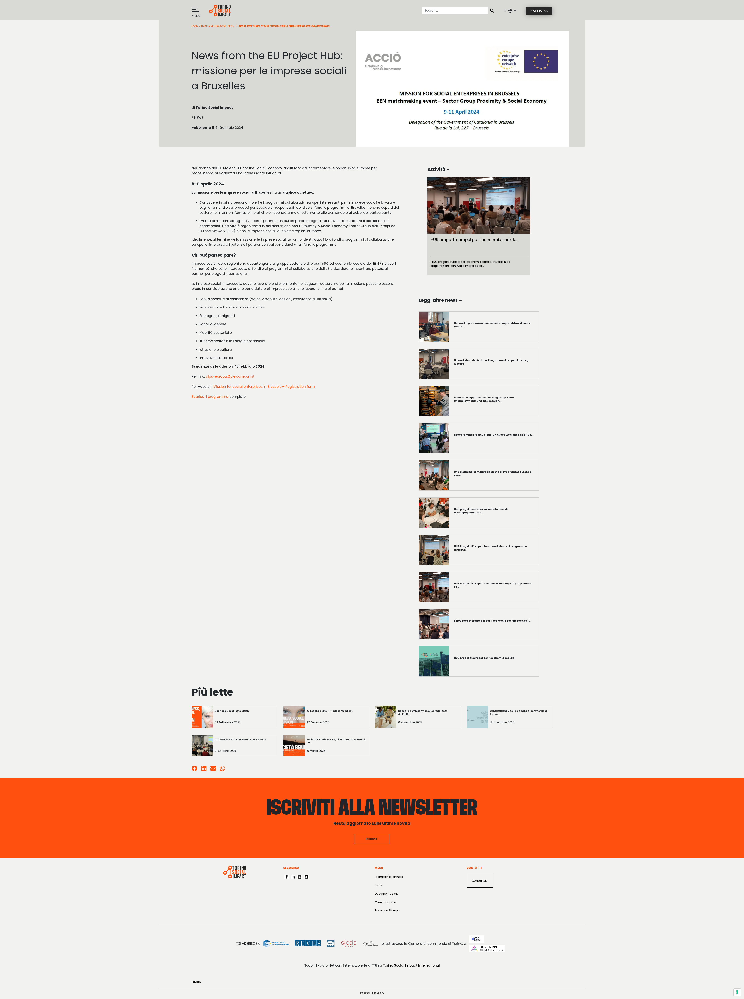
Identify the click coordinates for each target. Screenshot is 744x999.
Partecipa (539, 11)
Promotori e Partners (389, 877)
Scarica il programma (210, 396)
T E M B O (378, 993)
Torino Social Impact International (411, 965)
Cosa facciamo (385, 902)
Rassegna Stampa (387, 910)
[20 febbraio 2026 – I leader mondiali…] (337, 718)
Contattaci (480, 880)
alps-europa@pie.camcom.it (230, 376)
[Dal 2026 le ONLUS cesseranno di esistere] (245, 746)
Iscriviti (372, 839)
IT (505, 11)
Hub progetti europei (213, 25)
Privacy (196, 982)
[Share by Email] (213, 769)
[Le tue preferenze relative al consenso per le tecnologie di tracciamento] (737, 992)
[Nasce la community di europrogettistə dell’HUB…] (428, 718)
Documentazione (387, 894)
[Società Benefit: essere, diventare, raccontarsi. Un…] (337, 746)
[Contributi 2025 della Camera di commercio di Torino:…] (520, 718)
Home (195, 25)
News (231, 25)
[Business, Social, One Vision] (245, 718)
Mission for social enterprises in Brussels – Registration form (264, 386)
